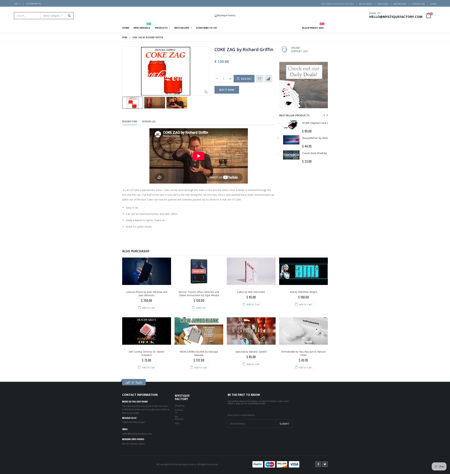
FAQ (177, 423)
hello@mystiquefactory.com (137, 433)
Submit (284, 423)
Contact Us (418, 3)
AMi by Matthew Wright (303, 292)
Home (125, 37)
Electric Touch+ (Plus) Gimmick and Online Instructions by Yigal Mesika (199, 293)
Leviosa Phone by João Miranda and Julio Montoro (146, 293)
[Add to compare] (268, 78)
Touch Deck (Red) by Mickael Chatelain (322, 153)
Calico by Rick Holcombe (251, 292)
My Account (365, 3)
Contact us (179, 411)
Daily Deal (383, 3)
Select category (51, 15)
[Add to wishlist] (259, 78)
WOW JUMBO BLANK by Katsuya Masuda (199, 353)
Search (69, 15)
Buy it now (226, 89)
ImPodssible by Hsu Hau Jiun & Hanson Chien (303, 353)
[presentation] (324, 115)
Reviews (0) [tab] (148, 121)
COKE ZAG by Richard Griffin (243, 49)
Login (433, 3)
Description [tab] (129, 121)
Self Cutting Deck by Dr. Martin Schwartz (146, 353)
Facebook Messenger (133, 422)
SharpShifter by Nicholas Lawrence (319, 138)
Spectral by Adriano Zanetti (251, 351)
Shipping (179, 405)
